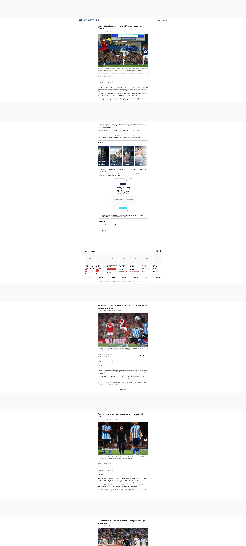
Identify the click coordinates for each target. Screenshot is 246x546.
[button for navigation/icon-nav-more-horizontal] (147, 76)
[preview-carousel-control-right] (146, 156)
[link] (89, 20)
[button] (158, 20)
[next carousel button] (145, 51)
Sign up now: (100, 31)
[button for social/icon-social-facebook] (143, 76)
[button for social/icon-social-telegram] (140, 76)
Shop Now (90, 277)
